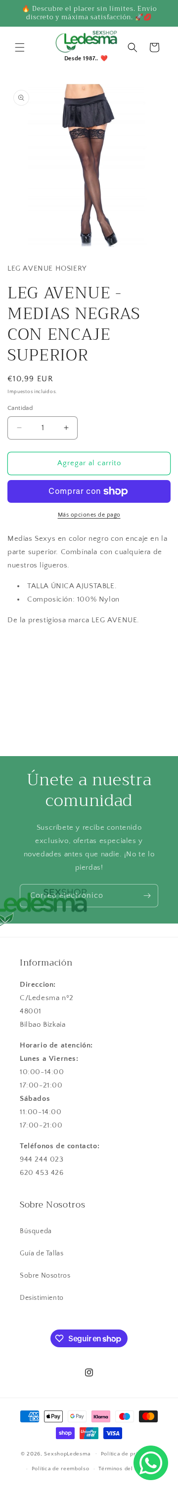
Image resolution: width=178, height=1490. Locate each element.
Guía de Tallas (41, 1253)
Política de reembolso (60, 1469)
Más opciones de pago (89, 515)
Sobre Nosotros (45, 1276)
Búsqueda (36, 1231)
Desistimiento (42, 1298)
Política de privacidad (129, 1454)
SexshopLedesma (67, 1453)
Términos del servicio (127, 1469)
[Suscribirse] (147, 895)
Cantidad (20, 407)
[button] (20, 47)
